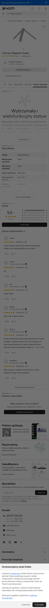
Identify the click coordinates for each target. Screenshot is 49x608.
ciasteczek (15, 573)
